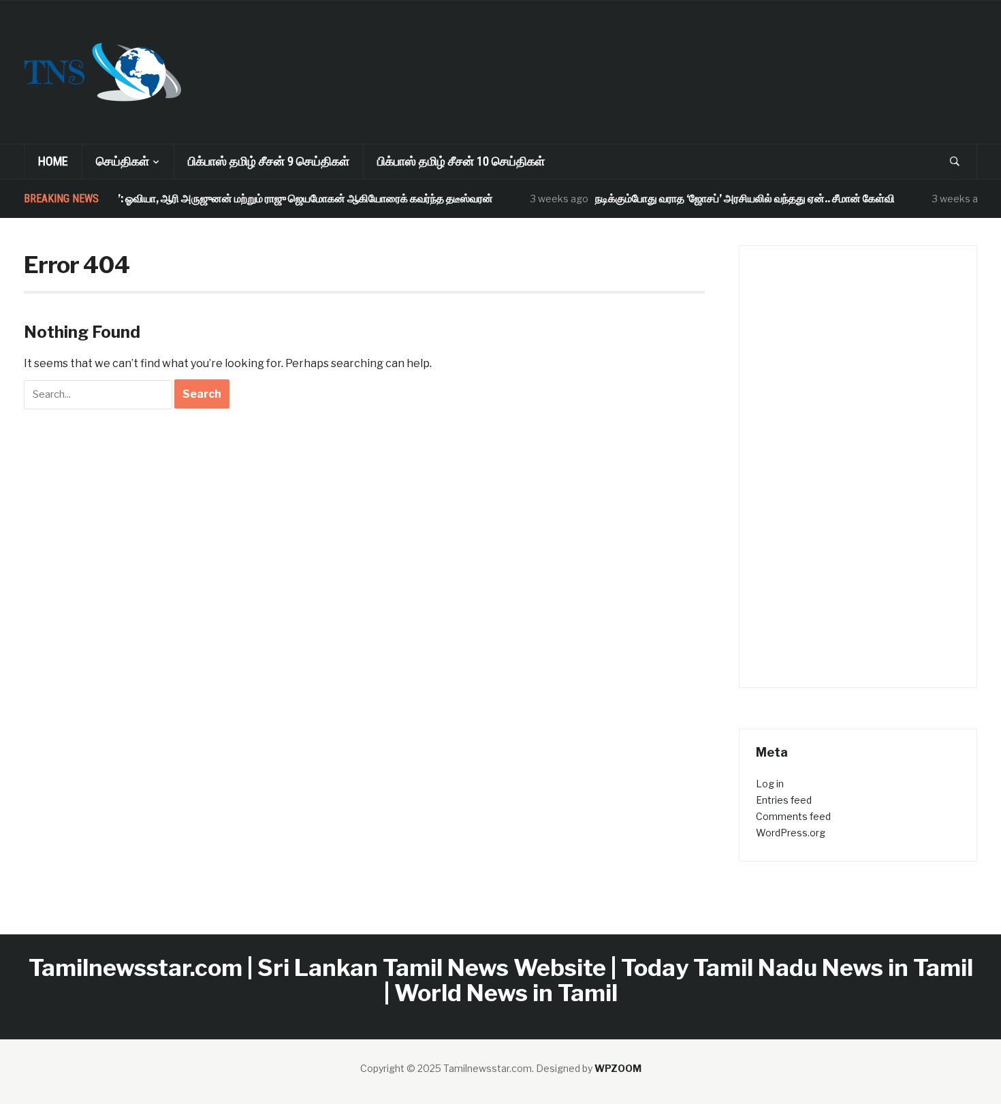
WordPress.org (790, 832)
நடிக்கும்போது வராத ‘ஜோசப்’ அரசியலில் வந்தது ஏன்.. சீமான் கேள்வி (732, 198)
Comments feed (793, 816)
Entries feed (784, 800)
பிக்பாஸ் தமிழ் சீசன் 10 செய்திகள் (461, 161)
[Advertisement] (593, 51)
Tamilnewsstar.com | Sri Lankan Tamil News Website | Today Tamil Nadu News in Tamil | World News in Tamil (501, 980)
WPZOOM (617, 1068)
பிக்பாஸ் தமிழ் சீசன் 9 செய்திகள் (268, 161)
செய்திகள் (122, 161)
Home (53, 161)
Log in (770, 783)
